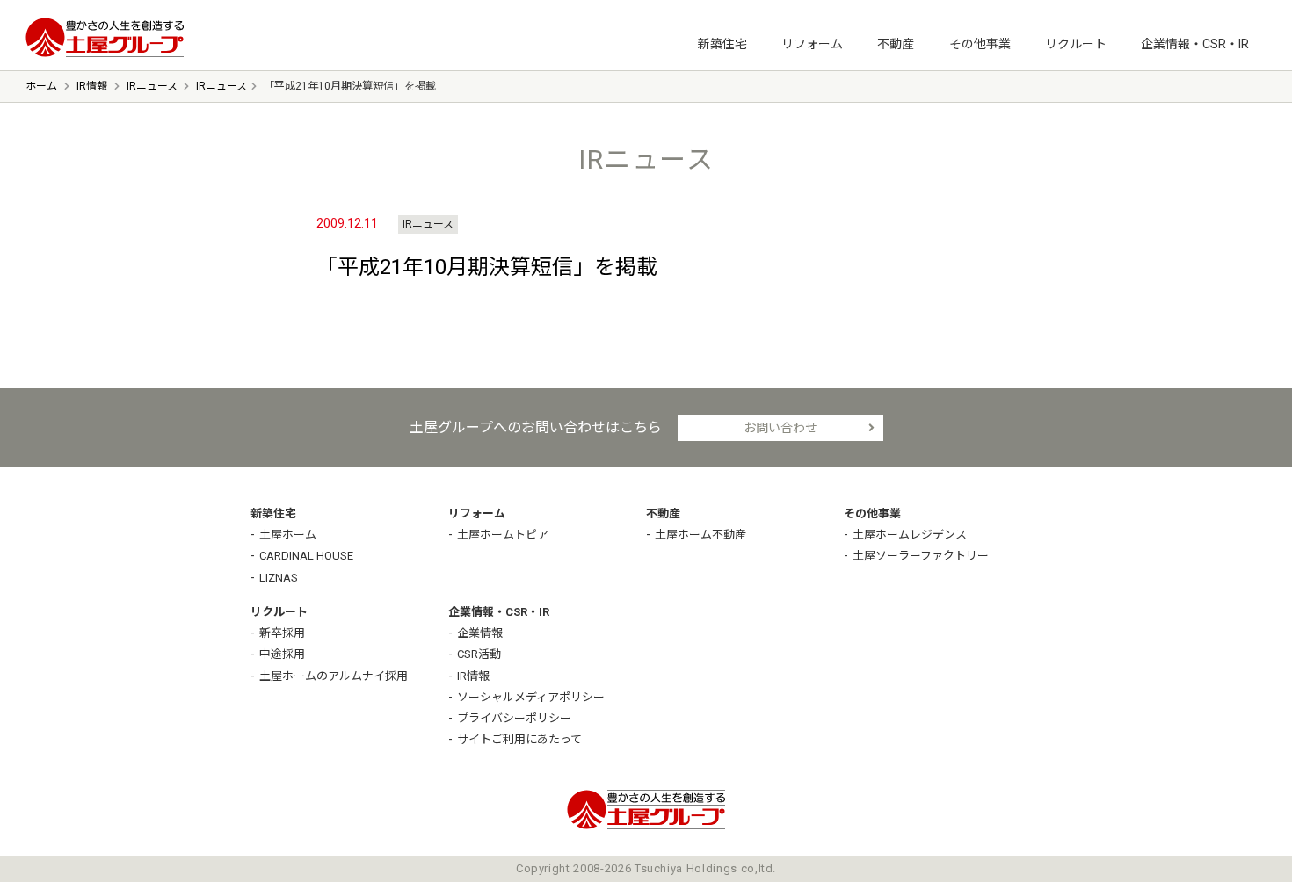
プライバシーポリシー (514, 718)
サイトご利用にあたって (519, 739)
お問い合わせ (780, 428)
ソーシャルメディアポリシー (531, 697)
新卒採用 (282, 633)
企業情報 (480, 633)
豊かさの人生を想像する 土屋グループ (104, 37)
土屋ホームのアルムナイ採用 (333, 676)
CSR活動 (479, 654)
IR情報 (473, 676)
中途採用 (282, 654)
